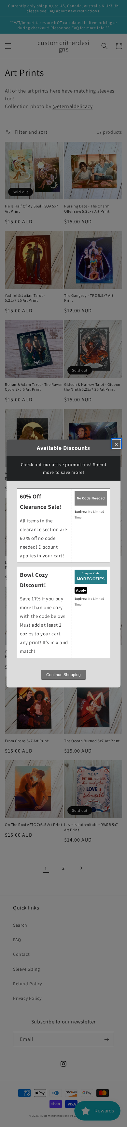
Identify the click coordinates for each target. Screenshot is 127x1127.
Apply (81, 590)
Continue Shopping (63, 675)
